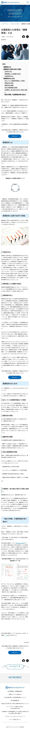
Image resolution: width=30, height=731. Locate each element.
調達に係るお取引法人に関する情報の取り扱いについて (15, 703)
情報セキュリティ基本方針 (15, 694)
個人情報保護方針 (15, 700)
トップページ (4, 24)
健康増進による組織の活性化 (13, 74)
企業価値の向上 (9, 76)
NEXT (24, 666)
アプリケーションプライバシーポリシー (14, 716)
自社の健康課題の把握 (11, 87)
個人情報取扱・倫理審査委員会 (15, 691)
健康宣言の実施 (9, 83)
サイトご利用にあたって (15, 719)
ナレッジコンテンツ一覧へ (14, 666)
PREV (5, 666)
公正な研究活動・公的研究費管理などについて (15, 697)
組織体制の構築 (9, 85)
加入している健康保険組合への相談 (15, 81)
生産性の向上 (8, 71)
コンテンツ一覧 (14, 24)
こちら (7, 635)
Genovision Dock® (20, 543)
